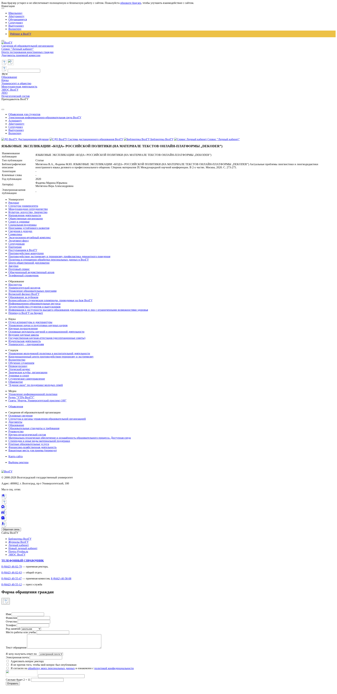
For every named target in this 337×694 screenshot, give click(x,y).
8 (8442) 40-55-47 (11, 578)
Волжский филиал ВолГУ (23, 294)
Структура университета (23, 205)
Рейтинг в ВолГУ (20, 33)
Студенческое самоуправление (26, 378)
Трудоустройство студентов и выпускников (34, 306)
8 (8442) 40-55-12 (11, 584)
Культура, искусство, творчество (27, 212)
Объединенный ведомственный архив (31, 272)
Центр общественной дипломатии (28, 262)
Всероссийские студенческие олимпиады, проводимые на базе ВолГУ (50, 300)
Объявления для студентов (24, 114)
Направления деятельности (24, 215)
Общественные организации (25, 218)
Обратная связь (11, 529)
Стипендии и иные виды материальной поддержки (39, 440)
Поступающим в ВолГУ (22, 250)
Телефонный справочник (23, 275)
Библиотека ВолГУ (19, 538)
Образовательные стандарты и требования (33, 428)
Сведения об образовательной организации (27, 45)
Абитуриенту (16, 16)
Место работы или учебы (21, 632)
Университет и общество (16, 83)
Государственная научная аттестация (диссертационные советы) (46, 337)
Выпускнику (16, 25)
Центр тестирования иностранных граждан (27, 52)
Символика (15, 234)
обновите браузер (130, 2)
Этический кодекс (19, 369)
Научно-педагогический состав (27, 434)
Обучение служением (21, 362)
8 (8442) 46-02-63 (11, 572)
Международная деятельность (19, 86)
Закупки (13, 265)
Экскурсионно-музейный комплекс (29, 237)
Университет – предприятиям (26, 344)
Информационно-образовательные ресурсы (34, 303)
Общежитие (15, 381)
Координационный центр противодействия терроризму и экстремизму (51, 356)
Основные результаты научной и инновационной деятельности (46, 331)
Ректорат (13, 202)
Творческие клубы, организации (27, 372)
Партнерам (15, 246)
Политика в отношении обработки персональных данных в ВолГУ (48, 259)
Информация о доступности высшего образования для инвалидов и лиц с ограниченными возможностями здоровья (78, 309)
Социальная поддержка (22, 224)
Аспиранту (15, 120)
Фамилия (11, 617)
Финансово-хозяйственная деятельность (32, 447)
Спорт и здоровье (18, 221)
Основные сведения (20, 415)
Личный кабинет (18, 545)
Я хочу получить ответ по (21, 653)
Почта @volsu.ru (18, 551)
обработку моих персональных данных (51, 668)
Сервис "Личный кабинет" (17, 48)
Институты (15, 284)
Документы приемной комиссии (20, 55)
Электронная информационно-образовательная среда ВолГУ (44, 117)
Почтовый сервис (19, 269)
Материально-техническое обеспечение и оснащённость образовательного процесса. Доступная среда (69, 437)
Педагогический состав (15, 96)
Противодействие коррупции (26, 253)
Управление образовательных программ (32, 290)
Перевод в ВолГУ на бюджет (25, 313)
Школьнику (15, 13)
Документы (15, 421)
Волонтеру (14, 28)
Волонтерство (16, 359)
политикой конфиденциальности (114, 668)
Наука (5, 80)
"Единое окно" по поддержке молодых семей (35, 385)
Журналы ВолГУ (18, 541)
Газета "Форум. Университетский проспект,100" (37, 400)
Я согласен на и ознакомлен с (72, 668)
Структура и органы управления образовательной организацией (47, 418)
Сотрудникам (16, 243)
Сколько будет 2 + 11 (18, 679)
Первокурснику (17, 366)
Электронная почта (17, 657)
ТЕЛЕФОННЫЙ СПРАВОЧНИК (22, 560)
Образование (9, 77)
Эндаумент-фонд (18, 240)
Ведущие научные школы (23, 334)
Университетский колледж (24, 287)
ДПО (4, 92)
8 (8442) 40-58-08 (61, 578)
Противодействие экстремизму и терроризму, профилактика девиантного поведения (59, 256)
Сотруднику (15, 22)
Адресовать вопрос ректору (26, 661)
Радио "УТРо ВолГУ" (21, 397)
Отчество (11, 621)
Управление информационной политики (32, 394)
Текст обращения (16, 647)
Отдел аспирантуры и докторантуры (30, 322)
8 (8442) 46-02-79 (11, 566)
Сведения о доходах (20, 231)
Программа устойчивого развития (28, 227)
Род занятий (13, 628)
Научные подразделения (23, 328)
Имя (8, 614)
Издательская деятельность (24, 341)
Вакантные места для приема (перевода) (32, 450)
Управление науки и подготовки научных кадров (38, 325)
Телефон (11, 625)
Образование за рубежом (23, 297)
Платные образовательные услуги (28, 444)
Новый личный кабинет (22, 548)
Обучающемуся (17, 19)
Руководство (16, 431)
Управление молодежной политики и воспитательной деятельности (49, 353)
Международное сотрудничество (28, 208)
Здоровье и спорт (18, 375)
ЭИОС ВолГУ (9, 89)
